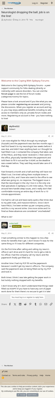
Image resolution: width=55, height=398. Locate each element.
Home (47, 375)
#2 (53, 233)
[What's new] (51, 3)
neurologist (39, 20)
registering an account (27, 104)
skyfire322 (7, 20)
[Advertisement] (27, 50)
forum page (7, 93)
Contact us (6, 375)
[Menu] (4, 3)
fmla (31, 20)
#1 (53, 136)
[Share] (49, 136)
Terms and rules (18, 375)
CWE (6, 371)
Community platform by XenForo (23, 383)
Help (41, 375)
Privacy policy (32, 375)
